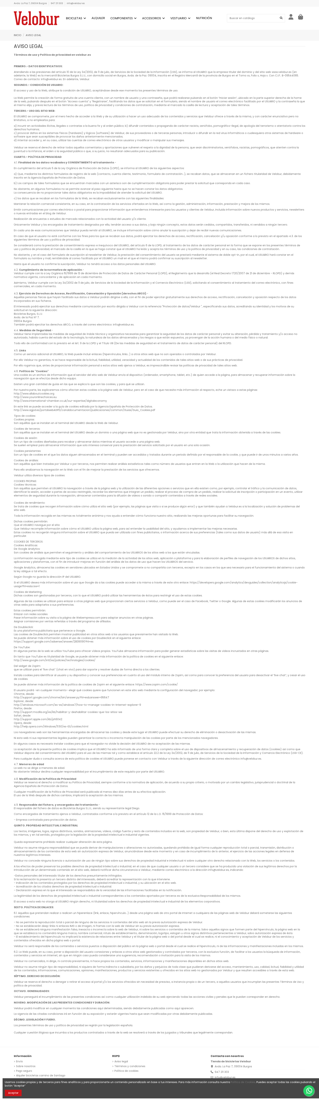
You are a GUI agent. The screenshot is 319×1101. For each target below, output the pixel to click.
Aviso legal (121, 1061)
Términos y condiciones (129, 1066)
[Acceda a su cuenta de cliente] (291, 17)
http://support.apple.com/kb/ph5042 (38, 719)
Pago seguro (24, 1071)
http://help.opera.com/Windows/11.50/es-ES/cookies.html (51, 726)
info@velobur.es (76, 3)
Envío (19, 1061)
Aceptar (13, 1093)
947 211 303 (57, 3)
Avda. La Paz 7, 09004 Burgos (30, 3)
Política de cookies (126, 1071)
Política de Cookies (243, 1082)
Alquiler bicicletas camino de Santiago (40, 1075)
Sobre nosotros (25, 1066)
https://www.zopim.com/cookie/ (157, 684)
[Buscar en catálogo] (281, 18)
